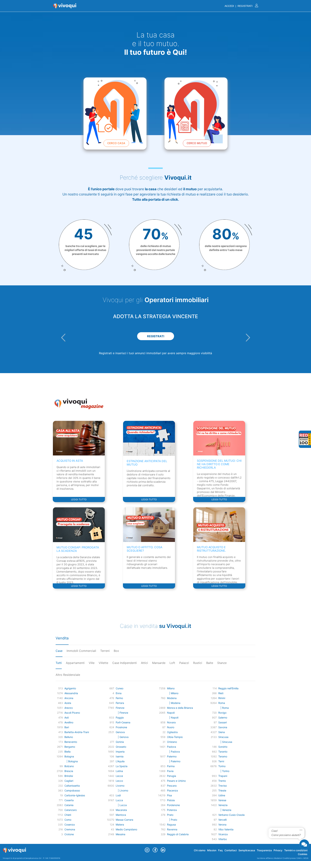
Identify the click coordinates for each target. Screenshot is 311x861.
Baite (209, 663)
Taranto (222, 751)
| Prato (172, 819)
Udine (221, 795)
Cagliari (68, 780)
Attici (144, 663)
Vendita (62, 638)
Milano (171, 688)
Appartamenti (75, 663)
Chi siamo (199, 850)
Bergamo (69, 746)
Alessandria (71, 693)
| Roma (223, 707)
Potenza (172, 809)
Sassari (222, 722)
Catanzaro (70, 809)
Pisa (169, 795)
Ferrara (120, 702)
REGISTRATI (155, 336)
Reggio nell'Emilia (228, 688)
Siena (221, 732)
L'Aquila (120, 761)
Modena (172, 698)
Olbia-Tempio (175, 736)
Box (116, 651)
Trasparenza (264, 850)
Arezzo (68, 707)
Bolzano (69, 766)
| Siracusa (225, 741)
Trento (222, 780)
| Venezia (224, 809)
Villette (103, 663)
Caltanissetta (72, 785)
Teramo (222, 756)
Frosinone (121, 727)
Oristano (172, 741)
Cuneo (119, 688)
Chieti (67, 814)
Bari (66, 727)
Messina (120, 834)
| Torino (223, 771)
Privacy (278, 850)
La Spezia (121, 766)
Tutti (59, 663)
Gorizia (120, 741)
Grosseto (121, 746)
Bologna (69, 756)
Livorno (120, 785)
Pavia (170, 771)
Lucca (119, 800)
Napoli (171, 712)
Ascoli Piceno (72, 712)
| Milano (172, 693)
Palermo (172, 756)
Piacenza (172, 790)
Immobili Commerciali (81, 651)
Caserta (69, 800)
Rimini (221, 698)
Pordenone (173, 805)
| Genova (122, 736)
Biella (67, 751)
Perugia (171, 775)
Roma (221, 702)
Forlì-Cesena (123, 722)
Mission (211, 850)
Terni (221, 761)
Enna (118, 693)
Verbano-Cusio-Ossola (231, 814)
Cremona (69, 829)
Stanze (222, 663)
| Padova (173, 751)
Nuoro (170, 727)
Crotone (69, 834)
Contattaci (230, 850)
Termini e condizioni (295, 850)
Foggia (120, 717)
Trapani (222, 775)
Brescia (68, 771)
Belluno (68, 736)
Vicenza (223, 834)
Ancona (68, 698)
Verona (222, 824)
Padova (171, 746)
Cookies (302, 854)
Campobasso (72, 790)
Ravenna (172, 829)
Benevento (70, 741)
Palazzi (184, 663)
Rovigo (222, 712)
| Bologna (71, 761)
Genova (120, 732)
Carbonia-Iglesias (74, 795)
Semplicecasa (246, 850)
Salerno (222, 717)
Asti (66, 717)
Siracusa (223, 736)
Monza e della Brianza (180, 707)
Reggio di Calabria (178, 834)
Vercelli (222, 819)
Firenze (120, 707)
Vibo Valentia (225, 829)
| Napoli (172, 717)
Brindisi (68, 775)
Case (59, 651)
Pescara (172, 785)
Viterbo (222, 839)
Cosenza (69, 824)
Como (67, 819)
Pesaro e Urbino (176, 780)
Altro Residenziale (68, 675)
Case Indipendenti (124, 663)
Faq (220, 850)
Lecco (119, 780)
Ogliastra (172, 732)
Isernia (119, 756)
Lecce (119, 775)
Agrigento (70, 688)
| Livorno (122, 790)
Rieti (220, 693)
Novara (171, 722)
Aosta (67, 702)
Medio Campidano (126, 829)
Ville (91, 663)
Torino (222, 766)
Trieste (222, 790)
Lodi (118, 795)
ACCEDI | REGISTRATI (239, 6)
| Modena (173, 702)
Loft (172, 663)
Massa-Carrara (124, 819)
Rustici (197, 663)
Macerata (121, 809)
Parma (171, 766)
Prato (170, 814)
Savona (222, 727)
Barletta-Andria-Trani (76, 732)
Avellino (68, 722)
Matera (120, 824)
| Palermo (173, 761)
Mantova (121, 814)
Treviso (222, 785)
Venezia (222, 805)
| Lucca (121, 805)
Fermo (119, 698)
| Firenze (122, 712)
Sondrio (222, 746)
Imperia (120, 751)
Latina (119, 771)
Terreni (105, 651)
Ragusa (171, 824)
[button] (63, 337)
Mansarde (158, 663)
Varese (222, 800)
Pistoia (171, 800)
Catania (68, 805)
